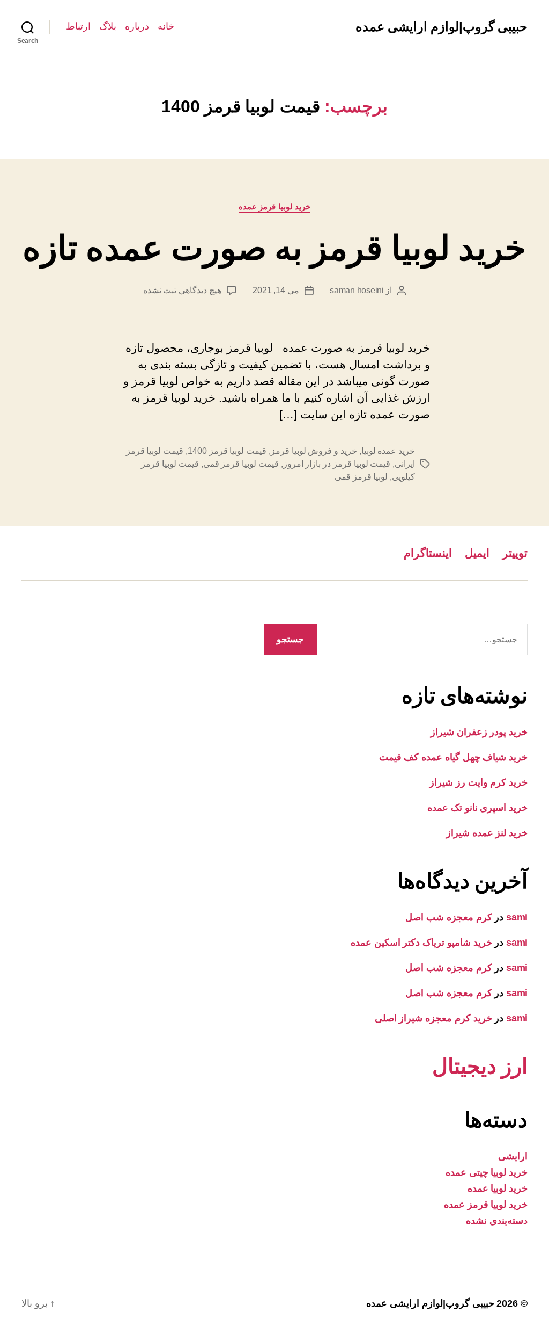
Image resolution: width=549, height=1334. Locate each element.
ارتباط (78, 26)
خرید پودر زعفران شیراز (479, 732)
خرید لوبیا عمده (498, 1188)
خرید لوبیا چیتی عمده (487, 1172)
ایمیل (477, 553)
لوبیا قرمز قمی (361, 476)
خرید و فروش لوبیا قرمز (314, 450)
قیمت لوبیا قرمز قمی (241, 463)
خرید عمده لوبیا (388, 450)
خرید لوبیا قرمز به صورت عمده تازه (274, 248)
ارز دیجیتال (480, 1066)
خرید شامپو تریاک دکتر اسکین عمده (421, 942)
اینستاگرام (428, 553)
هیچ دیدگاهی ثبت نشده (182, 290)
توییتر (515, 553)
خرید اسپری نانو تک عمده (477, 807)
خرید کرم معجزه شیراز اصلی (433, 1018)
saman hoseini (357, 290)
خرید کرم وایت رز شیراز (478, 782)
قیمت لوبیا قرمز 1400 (227, 450)
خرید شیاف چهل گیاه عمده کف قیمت (453, 757)
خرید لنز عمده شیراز (487, 833)
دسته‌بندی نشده (497, 1220)
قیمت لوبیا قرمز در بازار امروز (337, 463)
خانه (166, 26)
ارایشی (513, 1156)
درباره (137, 26)
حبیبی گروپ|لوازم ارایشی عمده (441, 26)
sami (517, 917)
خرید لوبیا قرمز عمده (275, 206)
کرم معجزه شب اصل (448, 917)
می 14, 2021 (276, 290)
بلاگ (107, 26)
